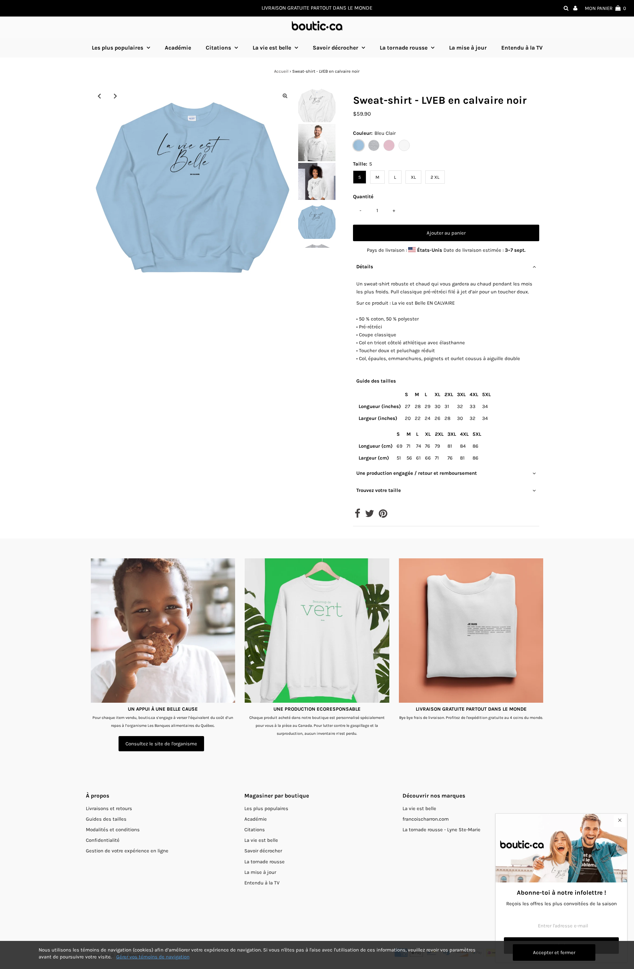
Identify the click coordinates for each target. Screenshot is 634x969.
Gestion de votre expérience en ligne (127, 851)
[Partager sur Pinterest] (383, 515)
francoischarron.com (426, 819)
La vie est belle (272, 47)
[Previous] (99, 96)
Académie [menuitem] (178, 47)
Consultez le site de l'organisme (161, 744)
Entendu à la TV (261, 883)
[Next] (115, 96)
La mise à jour (260, 872)
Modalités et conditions (113, 830)
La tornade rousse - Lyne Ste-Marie (441, 830)
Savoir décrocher (335, 47)
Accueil (281, 71)
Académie (255, 819)
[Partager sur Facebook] (357, 515)
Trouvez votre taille (378, 490)
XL (413, 177)
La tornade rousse (404, 47)
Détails (364, 267)
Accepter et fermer (554, 952)
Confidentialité (103, 840)
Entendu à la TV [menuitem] (522, 47)
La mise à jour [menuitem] (468, 47)
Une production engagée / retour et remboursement (416, 473)
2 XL (435, 177)
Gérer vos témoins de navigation (153, 957)
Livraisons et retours (109, 808)
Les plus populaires (117, 47)
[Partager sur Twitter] (369, 515)
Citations (218, 47)
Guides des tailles (106, 819)
